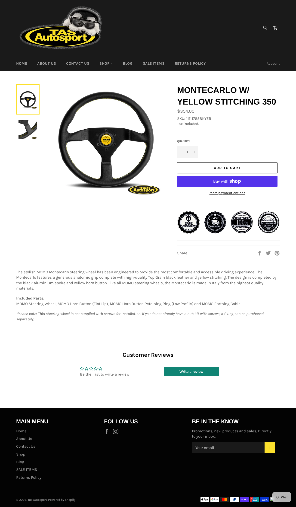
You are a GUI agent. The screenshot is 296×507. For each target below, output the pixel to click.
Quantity (183, 141)
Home (21, 63)
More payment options (227, 193)
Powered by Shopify (61, 499)
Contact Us (77, 63)
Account (273, 63)
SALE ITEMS (154, 63)
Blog (128, 63)
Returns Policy (190, 63)
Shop (105, 63)
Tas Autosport (37, 499)
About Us (46, 63)
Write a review (191, 371)
